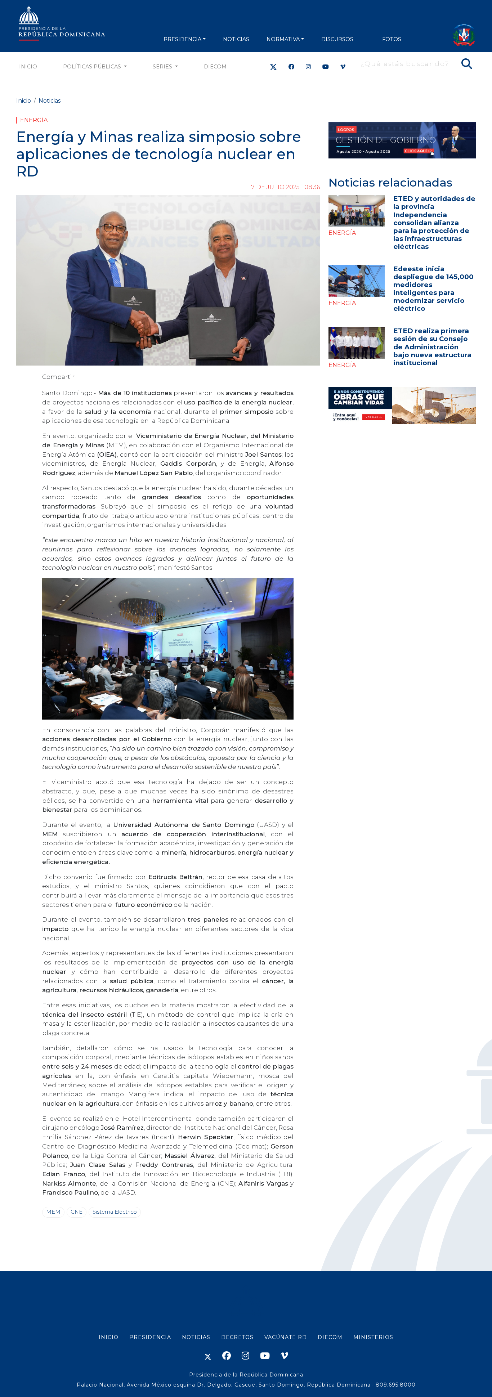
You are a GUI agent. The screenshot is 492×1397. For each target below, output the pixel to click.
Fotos (391, 39)
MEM (53, 1212)
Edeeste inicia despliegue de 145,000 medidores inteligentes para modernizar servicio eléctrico (433, 289)
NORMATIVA (283, 39)
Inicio (28, 66)
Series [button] (163, 66)
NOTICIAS (236, 39)
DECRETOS (237, 1337)
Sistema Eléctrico (115, 1212)
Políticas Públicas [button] (92, 66)
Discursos (337, 39)
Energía (34, 120)
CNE (76, 1212)
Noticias (50, 100)
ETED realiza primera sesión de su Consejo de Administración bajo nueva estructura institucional (432, 347)
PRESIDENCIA (182, 39)
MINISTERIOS (373, 1337)
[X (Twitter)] (273, 66)
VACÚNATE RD (285, 1337)
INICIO (108, 1337)
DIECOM (215, 66)
